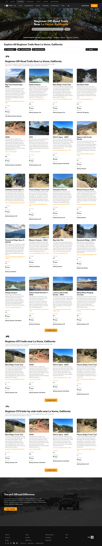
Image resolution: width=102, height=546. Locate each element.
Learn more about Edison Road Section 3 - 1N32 (39, 301)
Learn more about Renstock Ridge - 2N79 (87, 248)
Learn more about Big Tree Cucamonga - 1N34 (15, 93)
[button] (10, 49)
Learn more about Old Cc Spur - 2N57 (63, 145)
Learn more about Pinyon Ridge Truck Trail (39, 197)
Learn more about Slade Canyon (39, 93)
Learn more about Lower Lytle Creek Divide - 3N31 (63, 301)
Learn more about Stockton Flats (87, 93)
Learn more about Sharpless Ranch (63, 197)
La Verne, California (46, 37)
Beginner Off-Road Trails (39, 17)
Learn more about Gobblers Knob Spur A (15, 197)
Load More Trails (51, 330)
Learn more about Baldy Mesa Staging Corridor (87, 301)
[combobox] (49, 29)
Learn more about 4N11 (39, 145)
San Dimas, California (59, 37)
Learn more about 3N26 (15, 145)
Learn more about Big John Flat (63, 248)
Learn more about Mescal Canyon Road (87, 197)
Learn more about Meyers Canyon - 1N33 (39, 248)
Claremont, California (72, 37)
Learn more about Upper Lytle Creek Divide (87, 145)
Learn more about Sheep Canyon (15, 301)
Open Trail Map (10, 509)
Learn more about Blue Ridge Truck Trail (63, 93)
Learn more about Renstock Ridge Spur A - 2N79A (15, 248)
